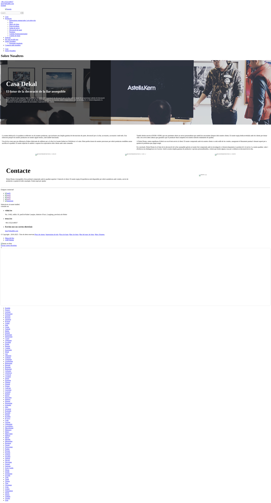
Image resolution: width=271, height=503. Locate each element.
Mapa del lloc (9, 238)
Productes (8, 18)
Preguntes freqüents (15, 43)
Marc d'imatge (99, 234)
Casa (6, 17)
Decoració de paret (15, 30)
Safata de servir (14, 28)
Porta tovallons (14, 26)
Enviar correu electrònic (9, 245)
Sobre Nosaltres (10, 41)
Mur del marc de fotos (86, 234)
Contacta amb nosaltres (13, 45)
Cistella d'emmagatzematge (18, 34)
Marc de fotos (73, 234)
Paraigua (12, 32)
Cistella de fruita (14, 36)
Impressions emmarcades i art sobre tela (22, 20)
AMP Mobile (9, 240)
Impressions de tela (52, 234)
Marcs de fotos (14, 24)
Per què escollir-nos (11, 39)
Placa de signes (40, 234)
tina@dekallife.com (11, 231)
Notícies (8, 37)
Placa (11, 22)
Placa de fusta (63, 234)
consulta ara (5, 206)
